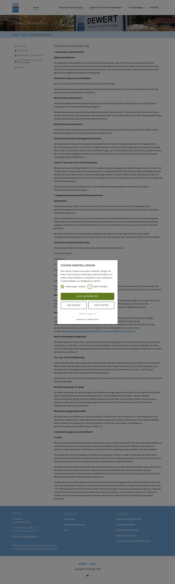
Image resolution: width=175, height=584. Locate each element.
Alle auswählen (88, 296)
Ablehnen (73, 305)
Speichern (101, 305)
